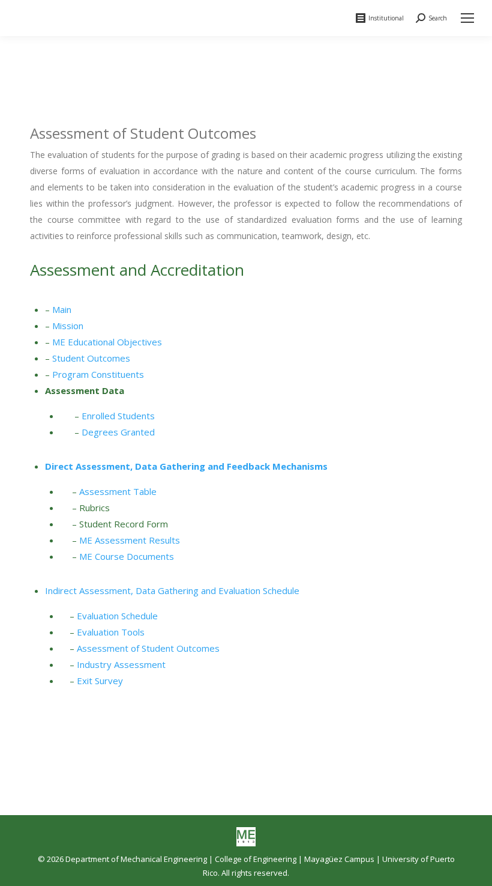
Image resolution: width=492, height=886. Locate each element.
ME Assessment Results (129, 540)
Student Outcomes (91, 358)
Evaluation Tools (111, 632)
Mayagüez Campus (339, 859)
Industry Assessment (121, 664)
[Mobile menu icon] (467, 18)
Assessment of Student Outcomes (148, 648)
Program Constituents (98, 374)
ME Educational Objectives (107, 342)
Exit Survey (100, 681)
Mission (67, 326)
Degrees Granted (118, 432)
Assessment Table (118, 491)
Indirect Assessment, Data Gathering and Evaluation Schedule (173, 590)
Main (61, 309)
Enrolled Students (118, 416)
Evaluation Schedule (117, 616)
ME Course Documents (126, 556)
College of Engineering (255, 859)
